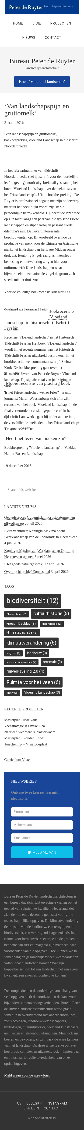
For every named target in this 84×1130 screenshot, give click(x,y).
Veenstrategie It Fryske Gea (24, 726)
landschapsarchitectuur (21, 662)
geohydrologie (51, 623)
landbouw (37, 653)
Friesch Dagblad (21, 623)
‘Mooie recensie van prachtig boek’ (38, 383)
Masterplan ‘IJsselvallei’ (22, 720)
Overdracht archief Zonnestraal (27, 572)
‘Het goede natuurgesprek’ (23, 564)
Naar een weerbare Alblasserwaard (30, 732)
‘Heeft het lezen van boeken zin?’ (36, 438)
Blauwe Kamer (17, 614)
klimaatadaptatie (22, 632)
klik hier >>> (61, 292)
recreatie (52, 662)
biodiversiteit (33, 601)
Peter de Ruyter (42, 7)
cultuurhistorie (51, 613)
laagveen (13, 653)
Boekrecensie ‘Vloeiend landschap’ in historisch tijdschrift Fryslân (39, 320)
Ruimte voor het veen (33, 682)
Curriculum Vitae (17, 760)
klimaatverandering (31, 643)
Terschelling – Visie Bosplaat (25, 744)
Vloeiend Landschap (42, 692)
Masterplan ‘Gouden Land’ (24, 738)
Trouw (12, 692)
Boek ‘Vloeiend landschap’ (42, 81)
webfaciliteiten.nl (42, 1118)
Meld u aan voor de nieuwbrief (27, 1075)
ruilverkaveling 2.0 (25, 671)
